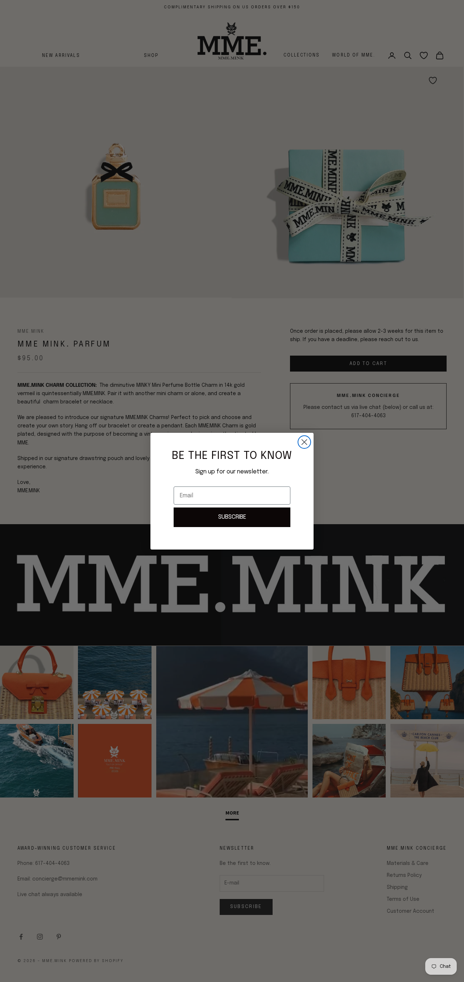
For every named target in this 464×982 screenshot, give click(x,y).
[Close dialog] (304, 442)
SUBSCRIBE (232, 517)
